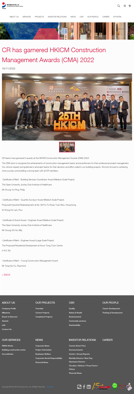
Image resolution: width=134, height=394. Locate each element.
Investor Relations (57, 17)
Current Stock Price (77, 346)
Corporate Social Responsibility (48, 358)
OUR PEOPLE (110, 302)
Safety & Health (75, 313)
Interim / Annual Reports (79, 354)
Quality (72, 308)
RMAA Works (7, 346)
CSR (81, 17)
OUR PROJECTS (45, 302)
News (73, 17)
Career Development (111, 308)
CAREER (105, 17)
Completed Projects (43, 317)
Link (3, 325)
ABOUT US (8, 302)
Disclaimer (50, 387)
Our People (92, 17)
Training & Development (112, 313)
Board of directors (9, 317)
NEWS (39, 339)
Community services (77, 321)
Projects (39, 17)
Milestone (6, 313)
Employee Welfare (43, 354)
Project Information (43, 350)
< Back (6, 274)
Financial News (41, 362)
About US (14, 17)
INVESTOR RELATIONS (82, 339)
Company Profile (9, 308)
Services (27, 17)
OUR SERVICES (11, 339)
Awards (5, 321)
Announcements (76, 350)
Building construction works (14, 350)
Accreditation (7, 354)
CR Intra (117, 17)
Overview (39, 308)
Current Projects (42, 313)
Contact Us (7, 329)
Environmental (75, 317)
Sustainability (74, 325)
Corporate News (42, 346)
